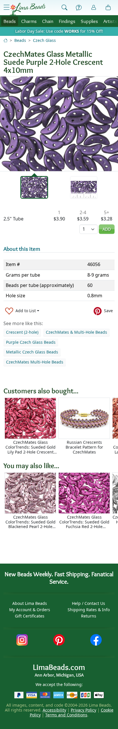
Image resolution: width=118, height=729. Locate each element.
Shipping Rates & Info (89, 609)
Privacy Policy (83, 710)
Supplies (89, 21)
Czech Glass (44, 40)
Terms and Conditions (66, 715)
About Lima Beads (29, 603)
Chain (47, 21)
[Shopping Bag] (108, 8)
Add (107, 229)
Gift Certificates (29, 616)
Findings (67, 21)
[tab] (34, 187)
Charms (29, 21)
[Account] (94, 8)
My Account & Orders (29, 609)
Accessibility (54, 710)
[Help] (79, 8)
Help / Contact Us (88, 603)
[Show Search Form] (64, 8)
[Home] (5, 40)
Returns (88, 616)
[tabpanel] (59, 124)
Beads (9, 21)
